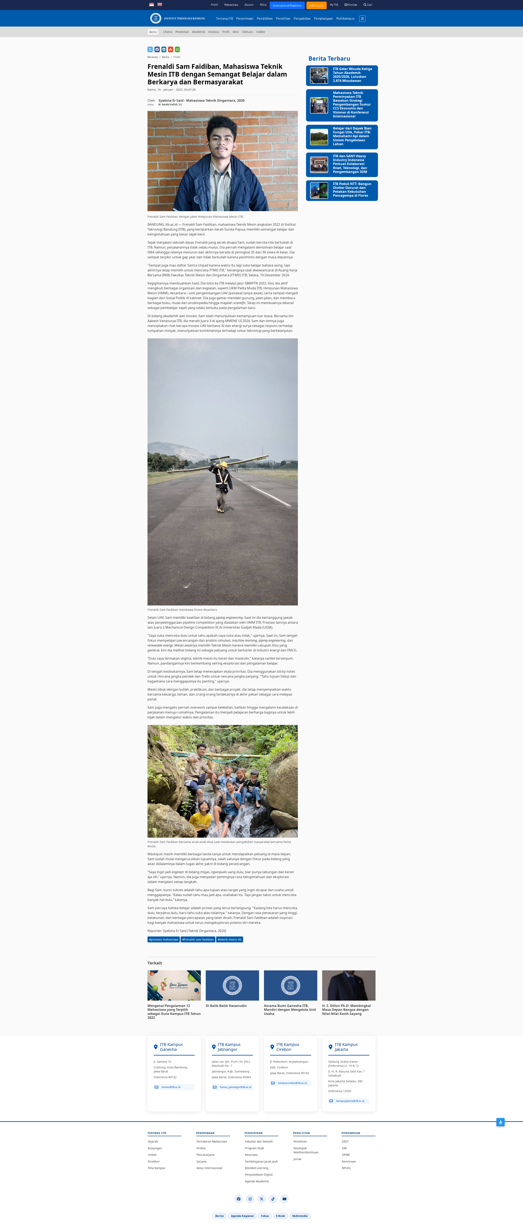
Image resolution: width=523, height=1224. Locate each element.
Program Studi (254, 1148)
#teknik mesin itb (229, 939)
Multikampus (345, 18)
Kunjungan (155, 1148)
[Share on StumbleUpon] (170, 49)
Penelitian (283, 18)
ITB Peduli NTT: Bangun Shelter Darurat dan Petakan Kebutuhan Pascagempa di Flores (352, 190)
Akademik (198, 32)
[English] (159, 4)
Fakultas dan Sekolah (259, 1141)
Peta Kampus (156, 1168)
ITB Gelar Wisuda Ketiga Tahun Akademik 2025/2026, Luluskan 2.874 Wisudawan (352, 75)
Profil (214, 4)
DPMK (346, 1155)
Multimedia (300, 1216)
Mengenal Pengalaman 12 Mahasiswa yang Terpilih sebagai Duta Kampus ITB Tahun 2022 (174, 1011)
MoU (236, 32)
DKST (345, 1141)
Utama (167, 32)
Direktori (154, 1161)
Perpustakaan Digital (259, 1174)
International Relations (287, 5)
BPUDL (346, 1168)
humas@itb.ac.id (171, 1087)
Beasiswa (251, 1155)
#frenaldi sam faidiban (198, 939)
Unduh (152, 1155)
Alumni (249, 4)
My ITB (334, 4)
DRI (344, 1148)
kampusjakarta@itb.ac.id (350, 1101)
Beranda (153, 57)
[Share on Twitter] (150, 49)
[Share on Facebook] (157, 49)
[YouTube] (284, 1199)
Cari (369, 4)
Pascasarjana (205, 1155)
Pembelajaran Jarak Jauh (261, 1161)
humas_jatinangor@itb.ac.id (235, 1087)
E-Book (280, 1216)
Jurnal (297, 1159)
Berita (165, 57)
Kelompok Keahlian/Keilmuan (306, 1150)
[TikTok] (273, 1199)
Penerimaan (245, 18)
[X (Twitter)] (261, 1199)
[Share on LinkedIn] (163, 49)
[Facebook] (239, 1199)
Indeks (260, 32)
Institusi (213, 32)
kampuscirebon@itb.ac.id (292, 1083)
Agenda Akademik (257, 1181)
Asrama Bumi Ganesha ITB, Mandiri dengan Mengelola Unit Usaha (290, 1009)
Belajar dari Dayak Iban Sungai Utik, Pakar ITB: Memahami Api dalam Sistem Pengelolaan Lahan (352, 136)
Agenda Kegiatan (242, 1216)
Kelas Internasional (209, 1168)
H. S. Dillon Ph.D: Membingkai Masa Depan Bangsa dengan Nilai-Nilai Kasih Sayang (346, 1009)
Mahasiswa (231, 4)
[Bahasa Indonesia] (151, 4)
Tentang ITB (224, 18)
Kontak (352, 4)
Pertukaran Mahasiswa (212, 1141)
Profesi (201, 1148)
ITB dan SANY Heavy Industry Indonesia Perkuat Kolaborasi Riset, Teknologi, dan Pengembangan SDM (350, 164)
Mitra (263, 4)
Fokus (265, 1216)
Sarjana (202, 1161)
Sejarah (153, 1141)
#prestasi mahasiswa (163, 939)
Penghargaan (323, 18)
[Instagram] (250, 1199)
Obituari (247, 32)
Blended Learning (256, 1168)
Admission (316, 5)
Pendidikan (265, 18)
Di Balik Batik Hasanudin (226, 1005)
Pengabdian (302, 18)
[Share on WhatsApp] (177, 49)
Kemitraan (349, 1161)
